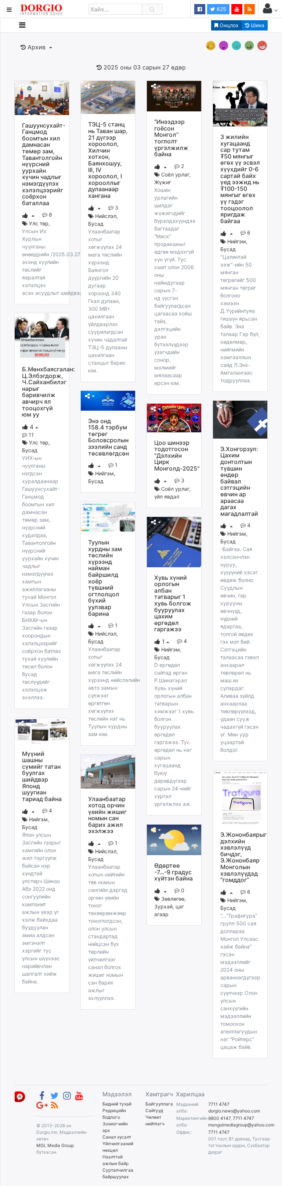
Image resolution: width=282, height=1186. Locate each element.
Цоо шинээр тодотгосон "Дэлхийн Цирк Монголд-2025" (176, 455)
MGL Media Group (55, 1145)
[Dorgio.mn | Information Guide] (19, 1096)
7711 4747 (218, 1104)
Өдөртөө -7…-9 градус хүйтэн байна (173, 872)
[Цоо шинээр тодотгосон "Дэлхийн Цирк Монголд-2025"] (174, 417)
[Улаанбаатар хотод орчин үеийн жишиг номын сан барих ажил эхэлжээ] (108, 771)
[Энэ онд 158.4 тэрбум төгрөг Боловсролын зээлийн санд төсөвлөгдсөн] (108, 400)
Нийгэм (236, 241)
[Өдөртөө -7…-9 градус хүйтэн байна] (174, 839)
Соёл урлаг (175, 174)
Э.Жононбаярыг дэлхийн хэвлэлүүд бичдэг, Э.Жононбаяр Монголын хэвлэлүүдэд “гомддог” (243, 857)
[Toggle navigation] (22, 25)
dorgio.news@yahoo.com (234, 1111)
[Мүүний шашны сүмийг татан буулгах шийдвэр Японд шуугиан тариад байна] (42, 730)
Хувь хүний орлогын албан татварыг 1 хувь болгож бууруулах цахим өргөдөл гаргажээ (172, 603)
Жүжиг (162, 182)
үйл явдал (166, 496)
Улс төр (38, 223)
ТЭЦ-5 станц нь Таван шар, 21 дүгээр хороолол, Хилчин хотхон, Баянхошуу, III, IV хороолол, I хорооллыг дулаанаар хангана (108, 160)
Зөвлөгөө (172, 899)
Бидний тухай (116, 1104)
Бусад (96, 224)
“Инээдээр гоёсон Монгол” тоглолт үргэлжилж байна (171, 138)
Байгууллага (159, 1104)
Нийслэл (105, 216)
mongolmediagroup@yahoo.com (241, 1125)
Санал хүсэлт (116, 1137)
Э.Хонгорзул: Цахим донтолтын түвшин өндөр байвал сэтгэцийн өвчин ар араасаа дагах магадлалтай (239, 481)
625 (220, 9)
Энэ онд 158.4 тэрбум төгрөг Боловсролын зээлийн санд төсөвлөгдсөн (108, 437)
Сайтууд (154, 1110)
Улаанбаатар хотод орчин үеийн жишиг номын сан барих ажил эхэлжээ (107, 815)
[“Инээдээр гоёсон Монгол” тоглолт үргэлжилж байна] (174, 95)
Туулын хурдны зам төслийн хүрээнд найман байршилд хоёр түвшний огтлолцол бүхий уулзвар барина (105, 578)
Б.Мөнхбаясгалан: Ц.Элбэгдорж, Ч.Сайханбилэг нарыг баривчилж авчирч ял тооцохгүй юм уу (48, 391)
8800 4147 (219, 1118)
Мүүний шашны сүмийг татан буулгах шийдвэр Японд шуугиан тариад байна (42, 776)
